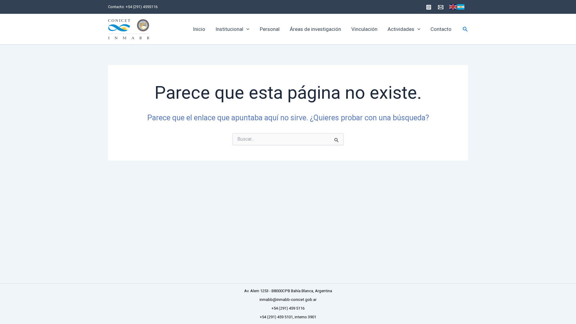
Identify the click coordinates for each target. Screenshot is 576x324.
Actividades (401, 29)
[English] (453, 7)
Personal (270, 29)
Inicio (199, 29)
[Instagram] (428, 7)
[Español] (461, 7)
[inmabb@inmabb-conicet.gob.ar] (440, 7)
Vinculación (364, 29)
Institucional (229, 29)
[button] (246, 29)
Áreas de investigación (315, 29)
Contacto (441, 29)
